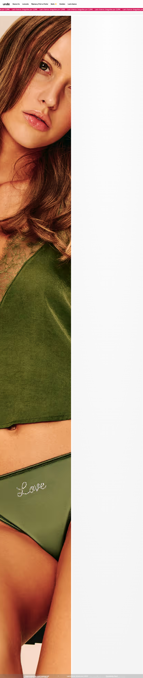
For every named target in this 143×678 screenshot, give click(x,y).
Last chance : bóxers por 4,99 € (77, 676)
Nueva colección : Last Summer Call (37, 676)
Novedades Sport (112, 676)
